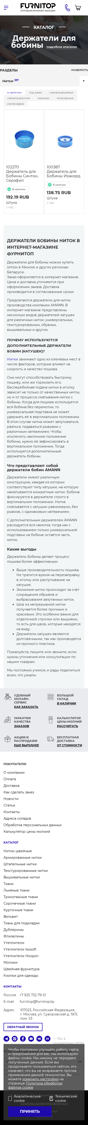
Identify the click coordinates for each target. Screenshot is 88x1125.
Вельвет (11, 916)
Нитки (10, 81)
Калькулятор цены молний (27, 831)
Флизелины (14, 936)
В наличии (14, 92)
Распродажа (15, 103)
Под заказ (35, 92)
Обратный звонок (23, 1027)
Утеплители (14, 943)
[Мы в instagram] (15, 1039)
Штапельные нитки (20, 864)
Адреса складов (17, 818)
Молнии (11, 962)
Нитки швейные (18, 851)
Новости (11, 799)
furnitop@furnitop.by (37, 1001)
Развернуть (79, 70)
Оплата (10, 779)
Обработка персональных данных (32, 825)
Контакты (12, 812)
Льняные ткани (17, 890)
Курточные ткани (18, 910)
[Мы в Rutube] (47, 1039)
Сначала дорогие (18, 98)
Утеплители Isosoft (20, 949)
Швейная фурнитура (21, 969)
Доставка (11, 786)
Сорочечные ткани (20, 903)
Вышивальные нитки (22, 877)
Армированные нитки (23, 857)
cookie (27, 1087)
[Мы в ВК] (39, 1039)
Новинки (43, 98)
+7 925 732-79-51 (32, 995)
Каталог (11, 842)
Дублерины (14, 930)
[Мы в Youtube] (31, 1039)
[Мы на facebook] (23, 1039)
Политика (35, 1083)
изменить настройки (41, 1079)
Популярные (65, 98)
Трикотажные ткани (21, 897)
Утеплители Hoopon (21, 956)
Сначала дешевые (61, 92)
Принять (30, 1111)
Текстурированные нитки (26, 871)
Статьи (9, 805)
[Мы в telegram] (6, 1039)
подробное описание (61, 46)
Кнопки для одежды (21, 975)
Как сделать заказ (19, 792)
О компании (14, 772)
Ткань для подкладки (22, 923)
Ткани (9, 884)
